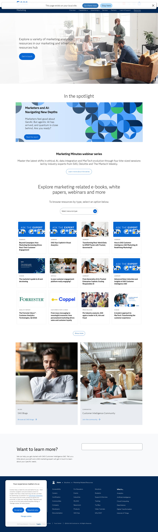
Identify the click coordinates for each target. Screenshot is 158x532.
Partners (114, 10)
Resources (137, 10)
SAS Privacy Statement (35, 495)
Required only (32, 510)
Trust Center (57, 523)
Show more (79, 333)
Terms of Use (47, 523)
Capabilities (83, 10)
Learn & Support (125, 10)
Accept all (18, 510)
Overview (72, 10)
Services (105, 10)
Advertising (94, 10)
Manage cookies (26, 516)
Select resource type (69, 211)
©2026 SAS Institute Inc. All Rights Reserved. (78, 523)
